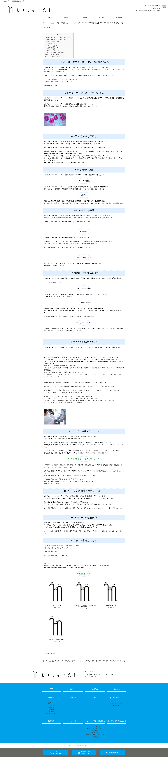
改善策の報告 (117, 705)
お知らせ (73, 698)
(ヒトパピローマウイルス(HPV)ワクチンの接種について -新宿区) (63, 402)
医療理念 (101, 17)
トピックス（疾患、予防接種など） (59, 23)
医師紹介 (66, 17)
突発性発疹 (94, 732)
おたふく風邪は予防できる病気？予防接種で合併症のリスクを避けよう (102, 661)
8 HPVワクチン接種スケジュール (54, 50)
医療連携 (51, 721)
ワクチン (47, 653)
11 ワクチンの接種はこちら (52, 56)
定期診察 (51, 707)
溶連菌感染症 (95, 737)
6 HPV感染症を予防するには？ (53, 47)
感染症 (53, 653)
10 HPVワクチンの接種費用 (52, 54)
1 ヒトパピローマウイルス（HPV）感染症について (59, 37)
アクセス (49, 17)
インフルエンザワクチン (95, 728)
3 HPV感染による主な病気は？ (53, 41)
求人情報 (73, 721)
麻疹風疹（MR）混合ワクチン (94, 734)
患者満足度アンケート (117, 698)
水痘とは (95, 730)
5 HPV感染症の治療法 (51, 45)
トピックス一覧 (95, 726)
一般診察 (51, 705)
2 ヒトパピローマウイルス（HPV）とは (55, 39)
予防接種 (51, 709)
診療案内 (119, 17)
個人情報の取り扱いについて (117, 721)
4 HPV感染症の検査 (50, 43)
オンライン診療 (51, 713)
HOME (43, 23)
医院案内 (84, 17)
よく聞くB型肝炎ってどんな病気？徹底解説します (59, 661)
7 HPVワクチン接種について (52, 49)
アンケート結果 (117, 703)
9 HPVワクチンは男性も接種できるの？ (55, 52)
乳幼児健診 (51, 711)
